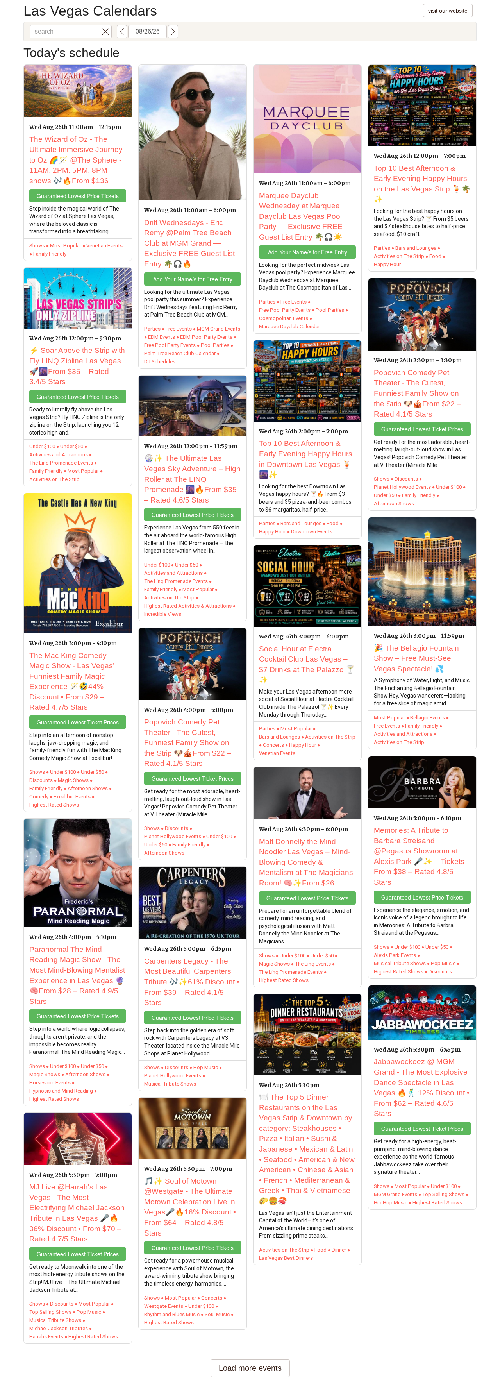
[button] (106, 31)
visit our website (448, 10)
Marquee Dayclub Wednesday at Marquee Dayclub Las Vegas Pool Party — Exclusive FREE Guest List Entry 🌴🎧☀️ (301, 216)
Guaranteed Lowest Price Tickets (78, 196)
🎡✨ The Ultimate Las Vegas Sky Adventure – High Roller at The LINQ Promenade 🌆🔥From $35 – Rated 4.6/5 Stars (192, 479)
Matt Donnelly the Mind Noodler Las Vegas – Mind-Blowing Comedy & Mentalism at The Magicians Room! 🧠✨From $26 (306, 862)
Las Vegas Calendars (90, 11)
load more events (250, 1368)
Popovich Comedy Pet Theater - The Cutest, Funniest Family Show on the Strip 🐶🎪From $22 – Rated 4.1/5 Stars (187, 742)
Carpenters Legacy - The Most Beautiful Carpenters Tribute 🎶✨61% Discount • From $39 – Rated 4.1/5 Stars (191, 982)
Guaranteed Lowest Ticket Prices (78, 722)
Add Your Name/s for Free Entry (192, 279)
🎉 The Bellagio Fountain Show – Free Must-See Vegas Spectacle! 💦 (416, 658)
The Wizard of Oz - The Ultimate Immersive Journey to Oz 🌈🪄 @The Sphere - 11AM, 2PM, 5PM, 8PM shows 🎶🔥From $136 (76, 160)
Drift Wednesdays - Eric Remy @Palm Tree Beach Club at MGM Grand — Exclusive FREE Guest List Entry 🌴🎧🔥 (189, 243)
